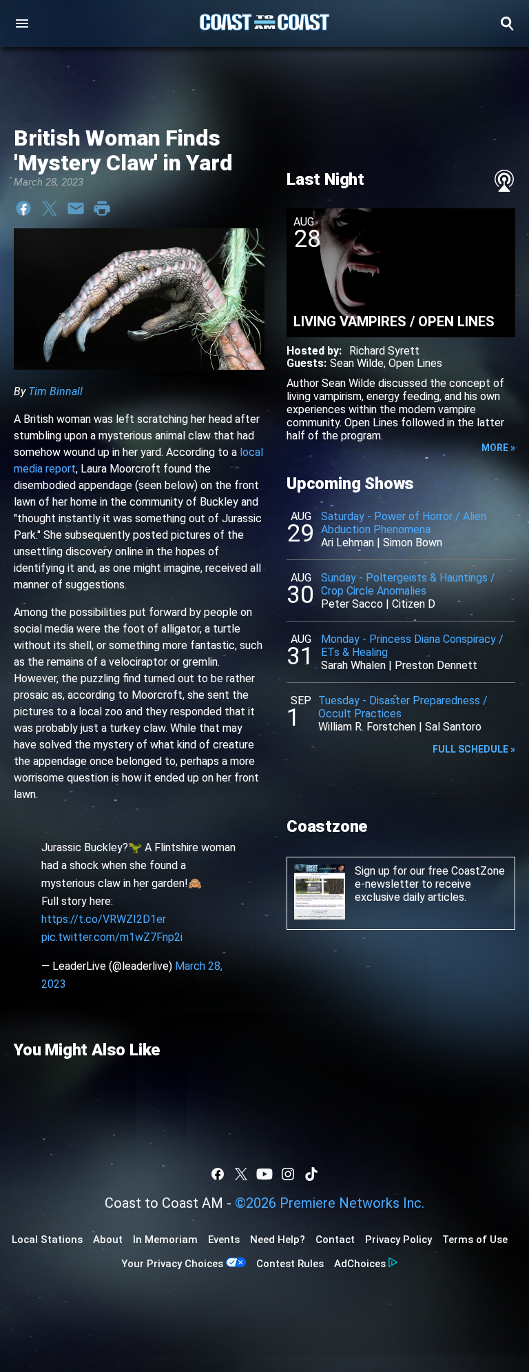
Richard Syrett (384, 350)
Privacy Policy (398, 1239)
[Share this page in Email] (75, 208)
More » (498, 447)
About (108, 1239)
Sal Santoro (453, 726)
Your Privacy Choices (172, 1263)
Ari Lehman (347, 542)
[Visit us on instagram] (288, 1174)
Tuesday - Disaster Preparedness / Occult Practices (403, 707)
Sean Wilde (357, 363)
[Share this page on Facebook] (23, 208)
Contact (335, 1239)
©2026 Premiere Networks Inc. (329, 1203)
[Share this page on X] (49, 208)
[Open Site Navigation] (22, 23)
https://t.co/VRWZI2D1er (103, 919)
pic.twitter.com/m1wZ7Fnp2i (112, 937)
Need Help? (277, 1239)
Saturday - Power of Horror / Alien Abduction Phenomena (403, 523)
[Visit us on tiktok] (311, 1174)
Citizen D (413, 603)
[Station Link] (264, 23)
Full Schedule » (474, 749)
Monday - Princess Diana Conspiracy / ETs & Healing (412, 646)
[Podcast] (504, 181)
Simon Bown (412, 542)
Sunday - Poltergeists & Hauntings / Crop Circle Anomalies (408, 584)
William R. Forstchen (367, 726)
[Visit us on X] (241, 1174)
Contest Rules (290, 1263)
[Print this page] (102, 208)
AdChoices (360, 1263)
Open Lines (415, 363)
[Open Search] (507, 23)
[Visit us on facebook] (217, 1174)
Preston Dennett (436, 665)
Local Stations (47, 1239)
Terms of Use (475, 1239)
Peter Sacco (352, 603)
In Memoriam (165, 1239)
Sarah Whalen (353, 665)
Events (224, 1239)
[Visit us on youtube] (264, 1174)
